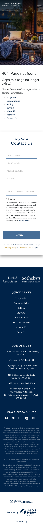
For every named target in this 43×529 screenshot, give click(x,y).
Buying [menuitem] (21, 313)
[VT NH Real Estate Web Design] (21, 512)
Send (19, 235)
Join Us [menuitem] (21, 332)
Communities (13, 101)
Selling (10, 104)
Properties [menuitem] (22, 298)
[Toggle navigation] (38, 4)
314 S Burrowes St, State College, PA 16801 (21, 376)
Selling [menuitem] (21, 308)
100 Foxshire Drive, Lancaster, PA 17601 (21, 353)
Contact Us (12, 118)
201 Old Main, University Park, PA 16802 (21, 396)
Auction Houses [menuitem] (22, 322)
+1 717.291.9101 (26, 360)
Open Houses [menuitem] (21, 317)
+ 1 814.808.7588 (26, 383)
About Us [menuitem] (21, 327)
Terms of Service (26, 248)
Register (11, 115)
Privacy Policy (24, 221)
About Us (11, 111)
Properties (12, 97)
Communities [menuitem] (21, 303)
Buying (10, 108)
